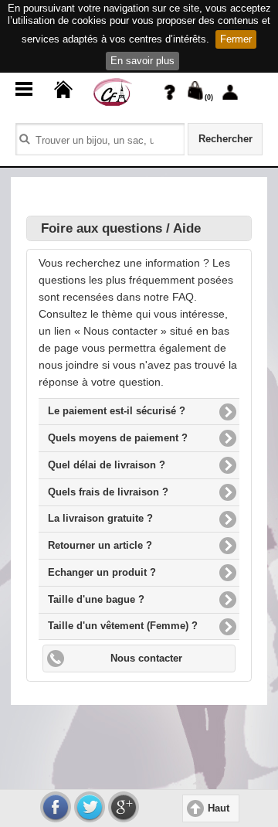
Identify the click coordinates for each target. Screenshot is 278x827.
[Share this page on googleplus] (123, 806)
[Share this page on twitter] (89, 806)
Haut (218, 808)
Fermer (236, 39)
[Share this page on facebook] (55, 806)
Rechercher (225, 139)
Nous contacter (146, 658)
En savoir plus (142, 60)
